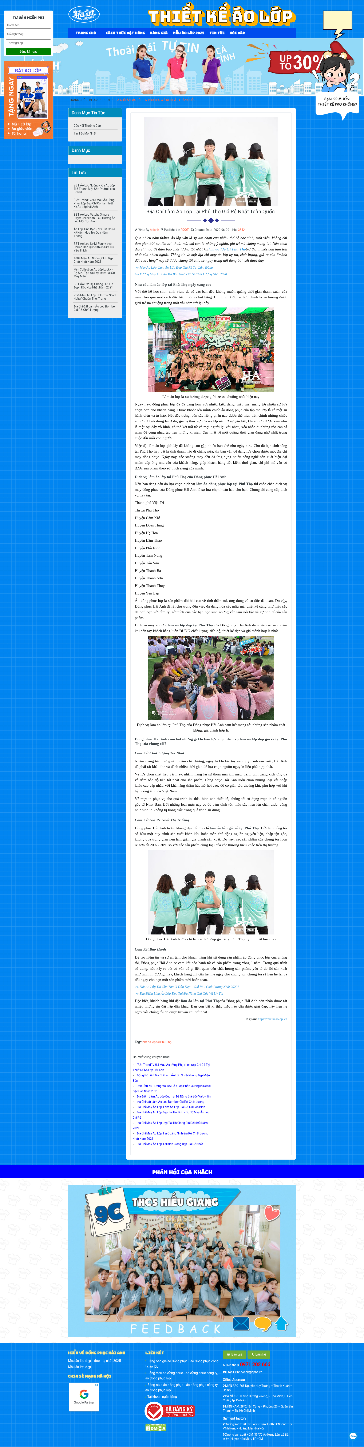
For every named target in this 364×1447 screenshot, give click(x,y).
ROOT (185, 229)
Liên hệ (260, 1354)
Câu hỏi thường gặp (87, 125)
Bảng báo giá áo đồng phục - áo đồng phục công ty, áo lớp (181, 1363)
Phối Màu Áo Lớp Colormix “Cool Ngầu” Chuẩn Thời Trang (95, 297)
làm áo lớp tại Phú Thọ (156, 1042)
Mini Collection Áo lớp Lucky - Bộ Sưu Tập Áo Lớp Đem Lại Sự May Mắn (94, 273)
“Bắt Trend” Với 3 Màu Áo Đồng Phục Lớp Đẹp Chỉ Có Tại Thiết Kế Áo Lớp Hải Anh (94, 203)
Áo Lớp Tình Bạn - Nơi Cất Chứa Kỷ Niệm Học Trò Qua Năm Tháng (94, 232)
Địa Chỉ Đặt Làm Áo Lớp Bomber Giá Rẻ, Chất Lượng (95, 308)
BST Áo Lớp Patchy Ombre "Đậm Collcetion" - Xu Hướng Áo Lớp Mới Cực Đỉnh (94, 218)
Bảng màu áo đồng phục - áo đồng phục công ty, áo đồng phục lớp (181, 1375)
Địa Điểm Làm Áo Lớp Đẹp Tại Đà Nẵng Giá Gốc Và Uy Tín (174, 1096)
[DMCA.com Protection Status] (181, 1427)
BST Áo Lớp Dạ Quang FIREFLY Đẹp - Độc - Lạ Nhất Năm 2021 (94, 285)
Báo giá (236, 1354)
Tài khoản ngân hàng (162, 1397)
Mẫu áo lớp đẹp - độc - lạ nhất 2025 (94, 1361)
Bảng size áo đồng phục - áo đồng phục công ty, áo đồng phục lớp (181, 1387)
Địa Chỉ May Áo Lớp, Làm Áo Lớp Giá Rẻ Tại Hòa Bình (171, 1107)
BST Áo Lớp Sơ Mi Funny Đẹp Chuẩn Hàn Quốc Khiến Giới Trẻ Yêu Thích (94, 247)
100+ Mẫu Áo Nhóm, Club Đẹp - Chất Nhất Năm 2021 (94, 260)
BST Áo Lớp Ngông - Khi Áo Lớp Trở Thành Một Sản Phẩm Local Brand (94, 189)
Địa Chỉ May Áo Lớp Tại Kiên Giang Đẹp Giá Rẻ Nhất (170, 1144)
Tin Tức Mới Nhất (85, 133)
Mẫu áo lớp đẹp (79, 1367)
